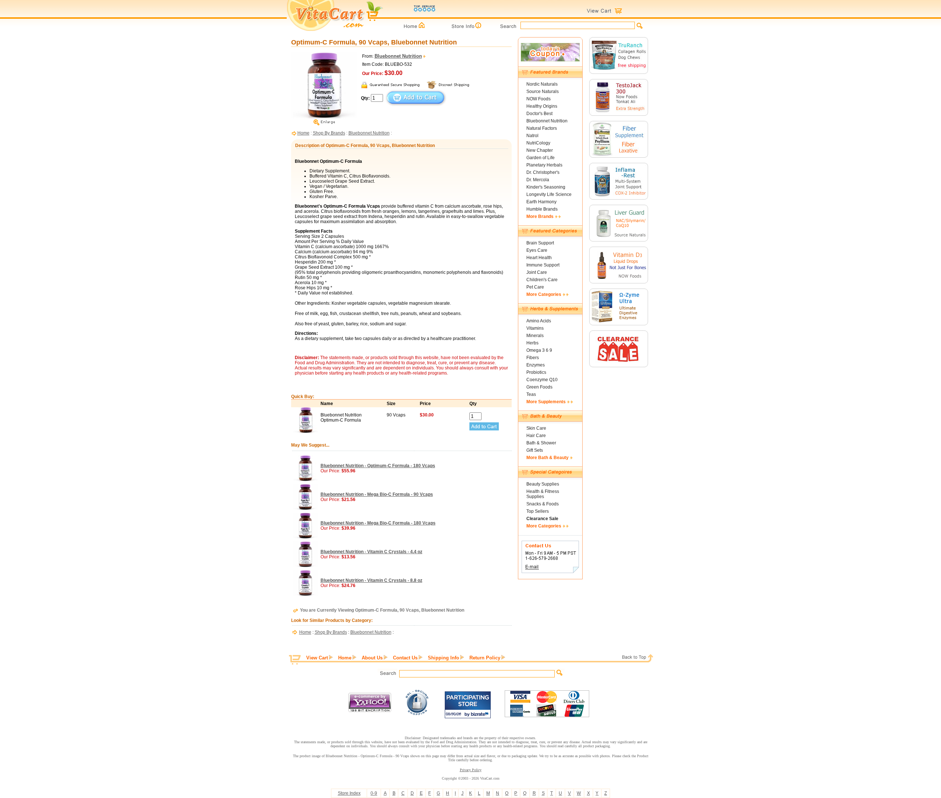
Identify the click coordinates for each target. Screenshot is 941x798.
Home (303, 133)
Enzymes (535, 365)
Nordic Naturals (542, 84)
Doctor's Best (539, 113)
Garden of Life (540, 157)
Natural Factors (541, 128)
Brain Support (540, 243)
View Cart (317, 658)
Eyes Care (536, 250)
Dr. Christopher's (542, 172)
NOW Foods (538, 98)
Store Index (349, 793)
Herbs (532, 343)
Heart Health (539, 257)
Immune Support (542, 265)
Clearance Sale (542, 518)
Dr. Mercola (537, 179)
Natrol (532, 135)
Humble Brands (542, 209)
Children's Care (542, 279)
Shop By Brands (329, 133)
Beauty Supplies (542, 484)
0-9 (374, 793)
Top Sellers (537, 511)
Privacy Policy (471, 770)
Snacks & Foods (542, 504)
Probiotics (536, 372)
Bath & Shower (541, 442)
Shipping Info (443, 658)
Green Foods (539, 387)
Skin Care (536, 428)
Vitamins (535, 328)
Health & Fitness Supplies (542, 494)
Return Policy (484, 658)
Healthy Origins (541, 106)
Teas (531, 394)
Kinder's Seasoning (545, 187)
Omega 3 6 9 (539, 350)
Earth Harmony (541, 201)
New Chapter (539, 150)
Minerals (535, 335)
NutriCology (538, 143)
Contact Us (405, 658)
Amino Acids (538, 320)
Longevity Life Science (549, 194)
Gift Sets (534, 450)
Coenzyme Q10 (542, 379)
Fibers (532, 357)
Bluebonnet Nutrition (369, 133)
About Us (372, 658)
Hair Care (536, 435)
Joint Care (536, 272)
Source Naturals (542, 91)
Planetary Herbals (544, 165)
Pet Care (535, 287)
